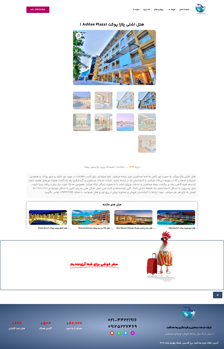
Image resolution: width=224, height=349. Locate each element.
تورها (173, 9)
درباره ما (136, 9)
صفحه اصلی (184, 9)
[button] (78, 35)
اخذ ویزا (146, 9)
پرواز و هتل (158, 9)
